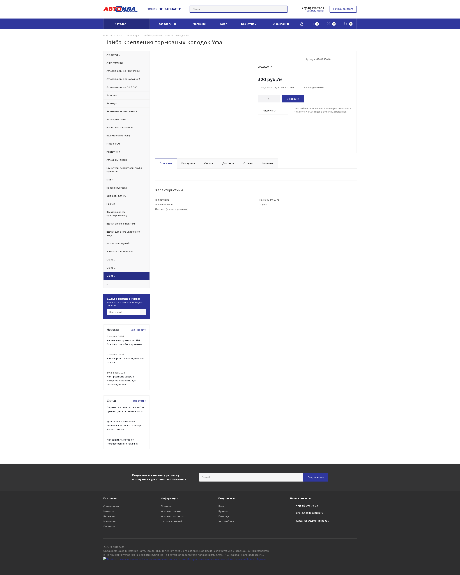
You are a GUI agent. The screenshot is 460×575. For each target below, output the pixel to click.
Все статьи (139, 400)
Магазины (109, 521)
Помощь (166, 506)
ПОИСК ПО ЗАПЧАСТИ (163, 9)
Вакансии (109, 516)
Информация (169, 498)
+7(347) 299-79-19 (313, 8)
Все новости (138, 329)
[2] (263, 59)
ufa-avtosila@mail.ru (309, 512)
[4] (270, 59)
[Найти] (283, 9)
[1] (259, 59)
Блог (221, 506)
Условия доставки (172, 516)
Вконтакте (354, 565)
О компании (111, 506)
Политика (109, 526)
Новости (108, 511)
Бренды (223, 511)
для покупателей (171, 521)
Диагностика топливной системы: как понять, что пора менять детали (124, 425)
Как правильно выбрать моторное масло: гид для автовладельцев (121, 380)
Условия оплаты (171, 511)
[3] (266, 59)
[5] (273, 59)
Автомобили (226, 521)
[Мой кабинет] (302, 24)
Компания (110, 498)
